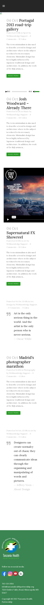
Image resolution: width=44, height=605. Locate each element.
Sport (25, 33)
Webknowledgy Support (17, 36)
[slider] (37, 91)
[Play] (6, 91)
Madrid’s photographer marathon (20, 362)
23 (22, 437)
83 (22, 247)
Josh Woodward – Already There (18, 103)
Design (9, 304)
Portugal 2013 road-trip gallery (20, 24)
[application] (22, 91)
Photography (29, 370)
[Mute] (34, 92)
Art (25, 241)
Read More (13, 76)
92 (22, 39)
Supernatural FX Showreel (20, 234)
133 (23, 118)
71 (25, 308)
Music (26, 111)
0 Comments (14, 308)
